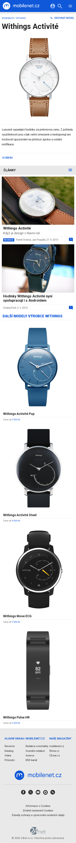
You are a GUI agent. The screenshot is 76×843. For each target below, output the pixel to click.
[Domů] (21, 6)
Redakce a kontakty (37, 746)
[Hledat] (59, 7)
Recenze (10, 746)
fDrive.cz (54, 751)
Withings (21, 18)
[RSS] (52, 793)
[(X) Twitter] (30, 793)
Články (10, 170)
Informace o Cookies (38, 806)
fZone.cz (54, 755)
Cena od (11, 419)
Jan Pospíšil (38, 239)
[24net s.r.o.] (38, 833)
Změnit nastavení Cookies (38, 810)
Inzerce (30, 755)
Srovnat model (64, 18)
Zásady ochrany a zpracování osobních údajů (38, 815)
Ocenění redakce (35, 751)
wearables (8, 18)
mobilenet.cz (56, 746)
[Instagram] (45, 793)
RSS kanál (31, 760)
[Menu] (70, 7)
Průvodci (10, 760)
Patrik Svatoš (23, 239)
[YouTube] (38, 793)
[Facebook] (23, 793)
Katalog (9, 751)
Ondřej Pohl (9, 307)
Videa (8, 755)
